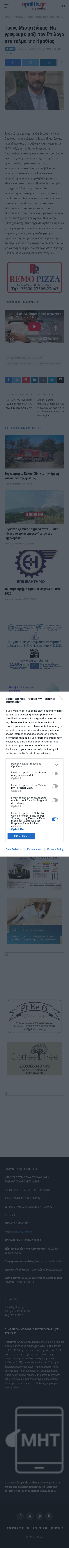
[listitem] (34, 764)
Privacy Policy (55, 849)
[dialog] (34, 774)
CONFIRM (21, 836)
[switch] (55, 773)
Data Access (34, 849)
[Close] (61, 699)
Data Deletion (14, 849)
